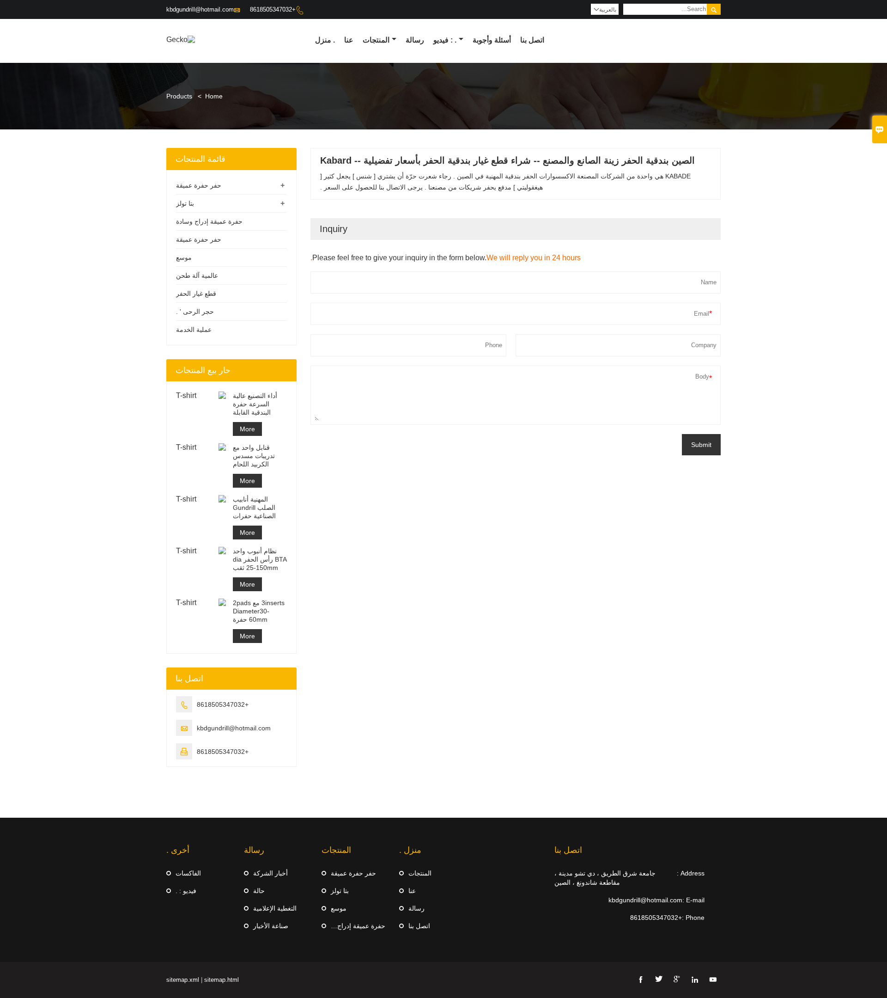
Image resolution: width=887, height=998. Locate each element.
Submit (443, 541)
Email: (497, 504)
